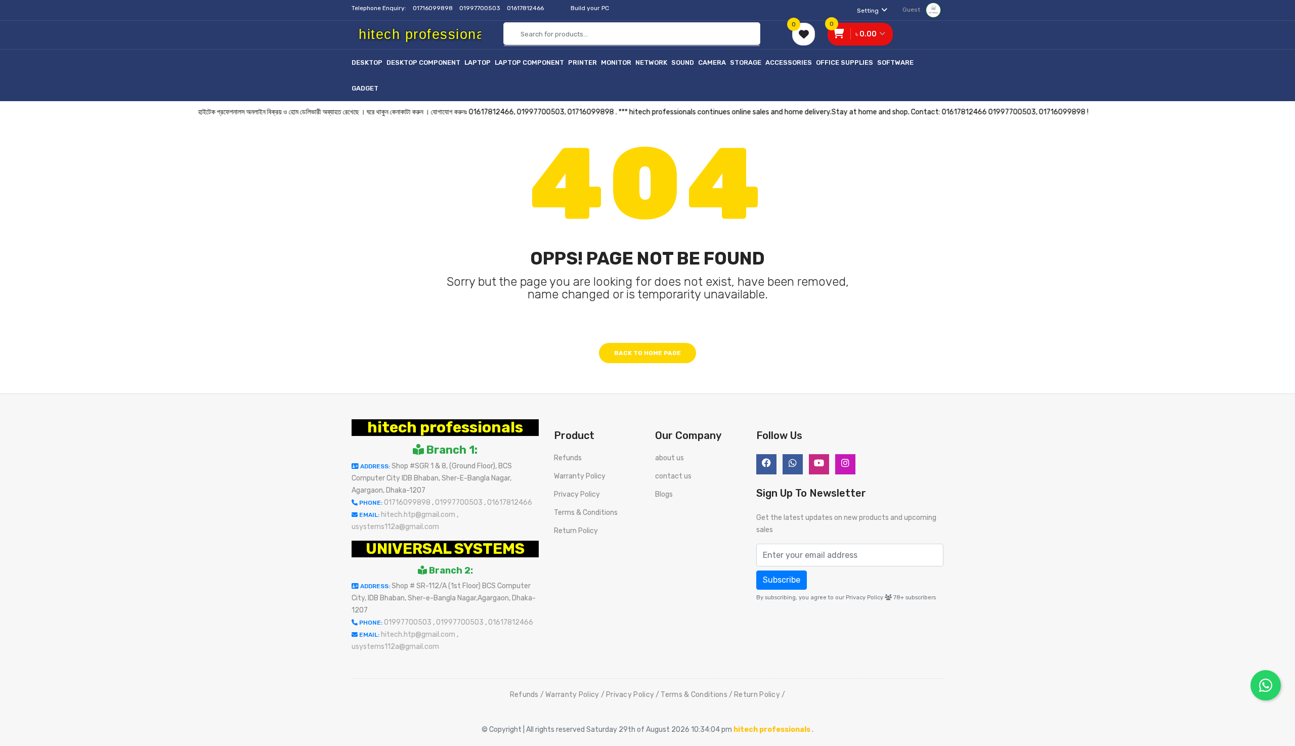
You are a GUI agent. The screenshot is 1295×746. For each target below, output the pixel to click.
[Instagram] (845, 464)
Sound (682, 62)
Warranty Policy (580, 476)
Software (895, 62)
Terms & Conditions (586, 512)
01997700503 (480, 8)
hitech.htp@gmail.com (419, 514)
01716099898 (433, 8)
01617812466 (526, 8)
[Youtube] (819, 464)
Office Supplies (844, 62)
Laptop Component (529, 62)
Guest (912, 9)
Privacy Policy (577, 494)
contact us (673, 476)
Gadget (365, 88)
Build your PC (590, 8)
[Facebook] (766, 464)
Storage (745, 62)
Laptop (477, 62)
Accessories (788, 62)
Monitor (616, 62)
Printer (582, 62)
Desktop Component (423, 62)
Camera (712, 62)
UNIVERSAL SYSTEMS (445, 549)
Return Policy (576, 530)
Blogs (664, 494)
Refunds (568, 458)
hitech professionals (445, 427)
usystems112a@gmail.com (395, 526)
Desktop (367, 62)
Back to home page (647, 353)
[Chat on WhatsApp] (1265, 685)
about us (669, 458)
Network (651, 62)
